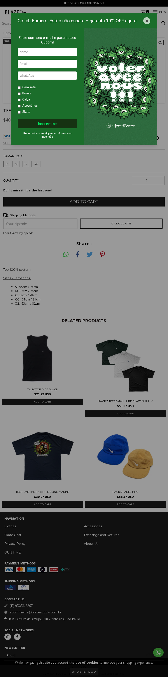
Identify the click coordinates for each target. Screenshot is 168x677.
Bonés (26, 93)
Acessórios (30, 105)
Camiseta (29, 87)
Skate (26, 111)
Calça (26, 99)
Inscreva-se (47, 124)
